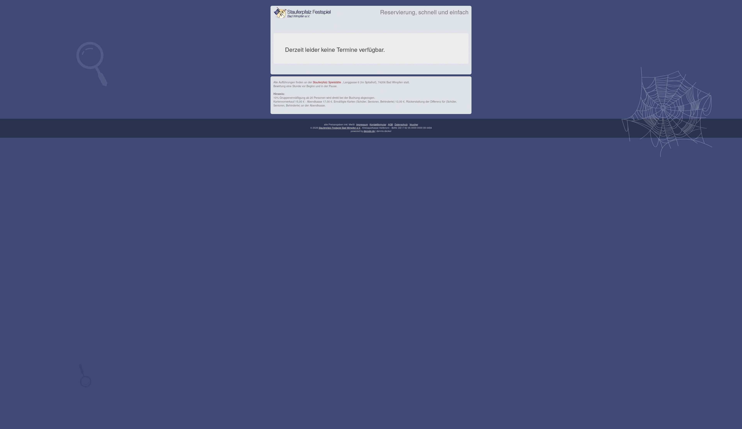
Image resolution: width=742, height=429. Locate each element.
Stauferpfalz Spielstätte (327, 82)
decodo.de (369, 131)
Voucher (413, 124)
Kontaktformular (378, 124)
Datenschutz (401, 124)
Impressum (362, 124)
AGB (390, 124)
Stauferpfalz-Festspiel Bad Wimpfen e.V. (340, 127)
